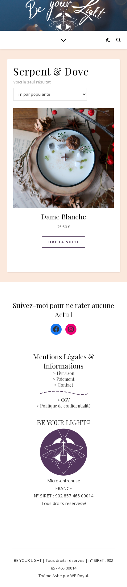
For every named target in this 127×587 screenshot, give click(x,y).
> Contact (63, 385)
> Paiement (63, 379)
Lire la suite (63, 242)
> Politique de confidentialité (63, 406)
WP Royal (79, 575)
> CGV (63, 400)
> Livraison (63, 373)
